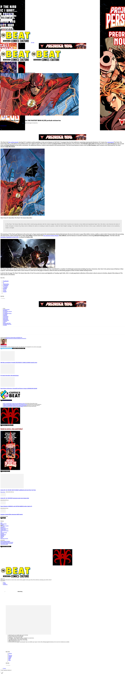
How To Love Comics (4, 530)
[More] (35, 130)
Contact (4, 583)
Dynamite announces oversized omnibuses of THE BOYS (15, 338)
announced (110, 142)
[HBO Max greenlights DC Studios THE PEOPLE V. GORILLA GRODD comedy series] (8, 360)
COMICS (4, 63)
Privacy (2, 24)
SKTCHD (2, 536)
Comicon (2, 524)
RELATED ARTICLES (6, 348)
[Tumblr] (31, 130)
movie (4, 322)
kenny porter (5, 318)
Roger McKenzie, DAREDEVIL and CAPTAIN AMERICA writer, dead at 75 (16, 506)
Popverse (2, 533)
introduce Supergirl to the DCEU (10, 237)
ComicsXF (2, 526)
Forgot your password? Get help (6, 23)
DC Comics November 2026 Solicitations (10, 375)
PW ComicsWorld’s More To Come (7, 542)
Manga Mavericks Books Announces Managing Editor (13, 406)
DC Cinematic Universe (7, 311)
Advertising (5, 584)
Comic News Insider (4, 544)
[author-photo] (4, 344)
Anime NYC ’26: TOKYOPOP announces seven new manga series (15, 498)
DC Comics (5, 312)
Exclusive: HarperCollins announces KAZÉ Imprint (12, 514)
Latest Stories (8, 400)
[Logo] (16, 61)
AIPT (1, 522)
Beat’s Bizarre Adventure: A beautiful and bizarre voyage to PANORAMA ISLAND (19, 388)
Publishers (5, 72)
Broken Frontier (4, 523)
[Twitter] (7, 130)
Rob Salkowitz (3, 534)
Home (2, 72)
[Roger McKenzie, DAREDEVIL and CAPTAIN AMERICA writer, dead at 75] (3, 504)
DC (7, 72)
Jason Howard (5, 316)
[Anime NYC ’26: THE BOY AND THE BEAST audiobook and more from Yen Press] (12, 487)
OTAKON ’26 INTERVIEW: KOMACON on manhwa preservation (14, 405)
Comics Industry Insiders (5, 541)
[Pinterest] (12, 130)
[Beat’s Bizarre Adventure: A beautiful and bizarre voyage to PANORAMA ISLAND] (8, 386)
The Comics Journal (4, 538)
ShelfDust (2, 535)
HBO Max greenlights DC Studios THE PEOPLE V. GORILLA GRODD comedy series (19, 362)
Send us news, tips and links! (12, 429)
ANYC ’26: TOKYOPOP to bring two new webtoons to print (14, 403)
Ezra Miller (5, 314)
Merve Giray (3, 491)
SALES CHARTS (6, 67)
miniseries (5, 321)
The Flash (5, 325)
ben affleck (5, 310)
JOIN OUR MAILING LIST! (7, 13)
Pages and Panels (4, 532)
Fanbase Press (3, 527)
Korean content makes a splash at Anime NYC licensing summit (15, 404)
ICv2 (1, 531)
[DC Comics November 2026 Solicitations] (8, 373)
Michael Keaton (6, 320)
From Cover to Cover (4, 528)
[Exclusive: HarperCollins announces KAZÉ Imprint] (3, 512)
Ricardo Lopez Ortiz (6, 323)
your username (15, 19)
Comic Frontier (6, 525)
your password (15, 20)
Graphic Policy (3, 529)
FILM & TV (5, 64)
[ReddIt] (21, 130)
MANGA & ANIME (6, 65)
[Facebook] (3, 130)
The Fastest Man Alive (7, 324)
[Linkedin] (17, 130)
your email (15, 27)
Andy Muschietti (6, 309)
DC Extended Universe (7, 313)
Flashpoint (5, 315)
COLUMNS (5, 68)
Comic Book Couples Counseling (7, 543)
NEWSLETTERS (6, 70)
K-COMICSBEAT (6, 66)
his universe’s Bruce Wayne (51, 235)
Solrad (2, 537)
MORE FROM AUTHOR (18, 348)
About (4, 582)
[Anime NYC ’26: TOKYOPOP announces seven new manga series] (3, 496)
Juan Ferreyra (5, 317)
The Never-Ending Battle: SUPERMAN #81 (14, 337)
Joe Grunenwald (3, 125)
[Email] (26, 130)
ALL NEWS (5, 69)
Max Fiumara (5, 319)
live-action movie (13, 142)
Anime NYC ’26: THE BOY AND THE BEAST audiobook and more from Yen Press (18, 490)
